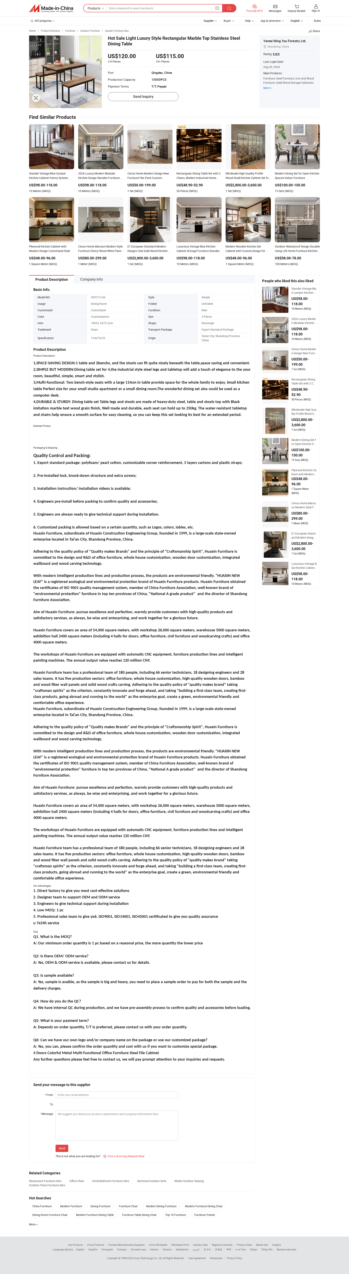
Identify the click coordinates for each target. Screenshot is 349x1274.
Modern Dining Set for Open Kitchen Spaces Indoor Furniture (303, 442)
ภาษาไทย (240, 1249)
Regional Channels (222, 1244)
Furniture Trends (204, 1215)
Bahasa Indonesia (286, 1249)
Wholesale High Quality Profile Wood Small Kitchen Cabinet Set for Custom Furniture (304, 412)
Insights (276, 1244)
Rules (317, 21)
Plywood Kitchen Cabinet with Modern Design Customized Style (303, 472)
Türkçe (253, 1249)
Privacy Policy (234, 1258)
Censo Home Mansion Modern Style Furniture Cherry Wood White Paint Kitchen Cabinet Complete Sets (303, 505)
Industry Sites (200, 1244)
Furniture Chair (128, 1206)
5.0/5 (276, 54)
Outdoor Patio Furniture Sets (47, 1185)
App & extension (271, 21)
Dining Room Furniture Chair (50, 1215)
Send (62, 1148)
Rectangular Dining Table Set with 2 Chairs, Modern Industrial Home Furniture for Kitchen (304, 381)
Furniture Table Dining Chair (139, 1215)
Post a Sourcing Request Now (124, 1156)
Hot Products (75, 1244)
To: (52, 1104)
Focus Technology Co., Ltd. (148, 1258)
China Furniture (42, 1206)
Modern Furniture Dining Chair (204, 1206)
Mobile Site (262, 1244)
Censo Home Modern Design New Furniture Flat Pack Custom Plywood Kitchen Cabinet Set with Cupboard (303, 351)
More (266, 88)
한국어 (207, 1249)
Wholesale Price (180, 1244)
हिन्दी (229, 1249)
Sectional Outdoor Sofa (151, 1181)
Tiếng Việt (266, 1249)
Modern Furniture (71, 1206)
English (80, 1249)
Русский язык (138, 1249)
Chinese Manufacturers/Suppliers (126, 1244)
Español (92, 1249)
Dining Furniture (100, 1206)
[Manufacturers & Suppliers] (51, 8)
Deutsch (167, 1249)
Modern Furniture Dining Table (95, 1215)
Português (107, 1249)
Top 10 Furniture (175, 1215)
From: (49, 1095)
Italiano (154, 1249)
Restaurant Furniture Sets (45, 1181)
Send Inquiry (143, 96)
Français (122, 1249)
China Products (95, 1244)
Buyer (227, 21)
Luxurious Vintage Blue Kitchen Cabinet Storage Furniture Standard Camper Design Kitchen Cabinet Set (304, 566)
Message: (47, 1114)
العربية (196, 1249)
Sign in (316, 11)
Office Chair (76, 1181)
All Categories (43, 21)
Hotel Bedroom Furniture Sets (110, 1181)
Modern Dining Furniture (161, 1206)
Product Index (244, 1244)
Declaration (216, 1258)
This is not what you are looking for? (78, 1156)
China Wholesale (158, 1244)
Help (248, 21)
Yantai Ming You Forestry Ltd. (284, 41)
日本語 (218, 1249)
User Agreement (197, 1258)
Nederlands (182, 1249)
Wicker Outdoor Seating (189, 1181)
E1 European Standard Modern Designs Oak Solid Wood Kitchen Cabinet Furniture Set (303, 536)
